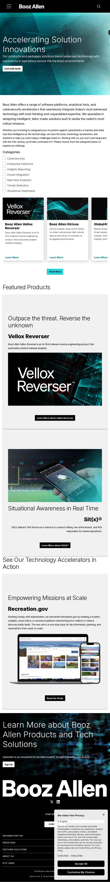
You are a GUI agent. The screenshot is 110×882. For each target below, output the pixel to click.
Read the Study (55, 698)
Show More (55, 271)
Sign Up (9, 764)
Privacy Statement (50, 876)
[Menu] (8, 6)
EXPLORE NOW (13, 68)
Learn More (12, 257)
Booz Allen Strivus (64, 224)
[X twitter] (51, 801)
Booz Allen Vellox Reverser (19, 226)
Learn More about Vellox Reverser (55, 418)
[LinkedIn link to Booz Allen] (58, 801)
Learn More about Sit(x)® (55, 545)
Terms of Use (34, 876)
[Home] (31, 6)
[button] (98, 6)
